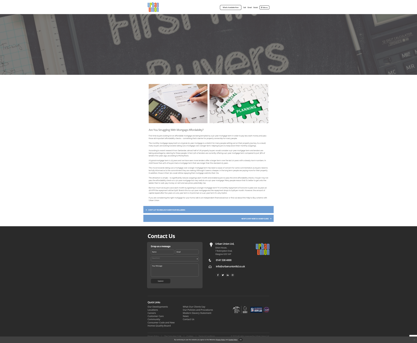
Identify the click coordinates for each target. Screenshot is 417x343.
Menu (265, 7)
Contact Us (188, 319)
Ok (241, 340)
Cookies (190, 336)
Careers (152, 312)
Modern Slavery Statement (197, 312)
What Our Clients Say (194, 306)
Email (250, 7)
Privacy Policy (153, 336)
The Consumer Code (172, 336)
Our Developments (158, 306)
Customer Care (156, 316)
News (186, 316)
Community (154, 319)
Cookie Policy (232, 340)
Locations (153, 309)
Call (244, 7)
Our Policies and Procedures (198, 309)
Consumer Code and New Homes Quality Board (161, 324)
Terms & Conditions (207, 336)
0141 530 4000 (223, 260)
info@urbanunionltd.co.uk (230, 266)
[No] (414, 340)
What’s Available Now (231, 7)
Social (255, 7)
